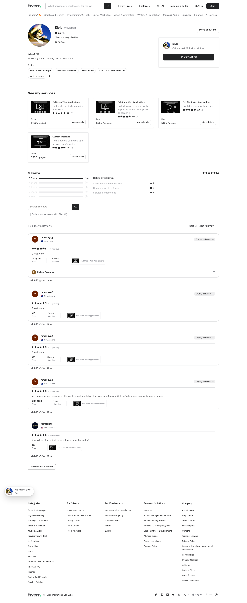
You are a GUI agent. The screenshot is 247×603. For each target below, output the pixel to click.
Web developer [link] (37, 76)
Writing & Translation (148, 15)
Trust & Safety (189, 521)
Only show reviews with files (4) (49, 214)
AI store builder (151, 536)
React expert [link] (88, 71)
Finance (198, 15)
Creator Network (190, 560)
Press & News (188, 575)
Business (186, 15)
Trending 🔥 (34, 15)
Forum (108, 526)
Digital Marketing (101, 15)
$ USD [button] (209, 595)
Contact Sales (150, 546)
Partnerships (188, 555)
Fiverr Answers (74, 531)
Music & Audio (171, 15)
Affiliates (186, 565)
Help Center (188, 516)
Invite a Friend (188, 570)
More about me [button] (208, 30)
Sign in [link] (199, 6)
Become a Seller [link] (179, 6)
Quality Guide (73, 521)
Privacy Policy (188, 541)
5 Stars (33, 178)
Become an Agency (114, 516)
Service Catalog (35, 582)
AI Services (33, 541)
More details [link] (77, 122)
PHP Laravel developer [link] (41, 71)
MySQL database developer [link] (112, 71)
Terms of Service (190, 536)
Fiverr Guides (73, 526)
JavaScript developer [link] (66, 71)
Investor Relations (190, 581)
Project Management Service (157, 516)
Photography (34, 567)
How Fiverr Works (75, 510)
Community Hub (112, 521)
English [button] (198, 595)
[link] (156, 594)
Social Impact (188, 526)
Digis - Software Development (158, 531)
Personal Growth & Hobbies (41, 562)
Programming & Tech (78, 15)
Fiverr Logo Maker (152, 541)
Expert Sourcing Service (155, 521)
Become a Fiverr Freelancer (118, 510)
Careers (186, 531)
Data (30, 552)
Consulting (33, 546)
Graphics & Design (54, 15)
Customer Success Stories (79, 516)
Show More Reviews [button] (41, 467)
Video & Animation (124, 15)
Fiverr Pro (148, 510)
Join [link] (212, 6)
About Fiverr (188, 510)
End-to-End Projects (37, 577)
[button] (126, 6)
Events (108, 531)
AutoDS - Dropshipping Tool (157, 526)
